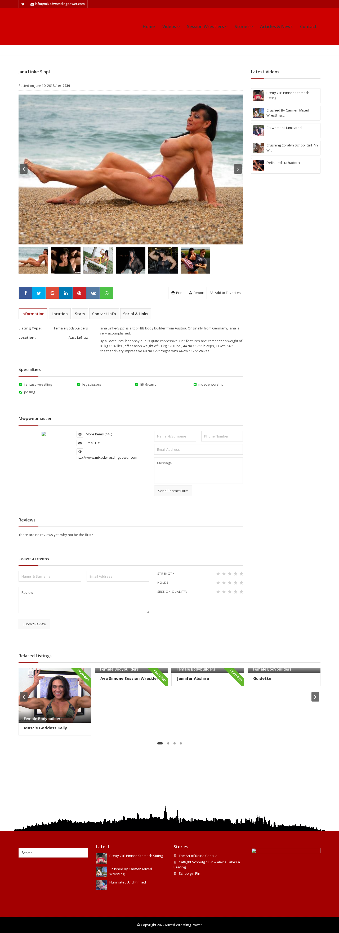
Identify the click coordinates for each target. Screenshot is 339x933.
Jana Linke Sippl (115, 50)
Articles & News (276, 26)
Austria (74, 337)
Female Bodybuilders (82, 50)
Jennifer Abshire (193, 678)
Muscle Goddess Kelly (45, 727)
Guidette (262, 678)
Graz (84, 337)
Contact (308, 26)
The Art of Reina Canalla (198, 855)
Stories (242, 26)
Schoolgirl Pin (189, 873)
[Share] (25, 293)
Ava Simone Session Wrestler (129, 678)
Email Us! (92, 442)
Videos (169, 26)
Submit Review (34, 624)
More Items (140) (98, 434)
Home (149, 26)
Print (179, 292)
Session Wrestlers (205, 26)
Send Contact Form (173, 490)
